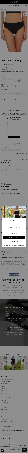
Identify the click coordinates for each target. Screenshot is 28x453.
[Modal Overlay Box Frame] (14, 226)
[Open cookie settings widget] (2, 450)
